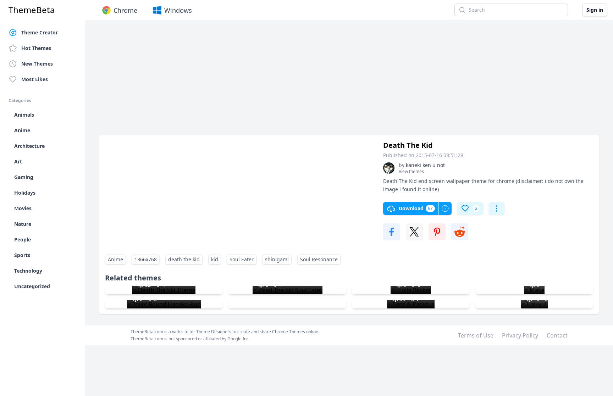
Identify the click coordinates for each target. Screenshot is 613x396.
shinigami (277, 259)
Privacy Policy (520, 335)
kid (214, 259)
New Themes (37, 63)
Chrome (125, 10)
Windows (178, 10)
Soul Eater (242, 259)
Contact (557, 335)
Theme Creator (39, 32)
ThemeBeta (32, 10)
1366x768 (145, 259)
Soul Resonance (319, 259)
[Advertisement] (312, 80)
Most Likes (34, 79)
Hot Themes (36, 48)
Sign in (594, 9)
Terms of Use (475, 335)
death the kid (184, 259)
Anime (115, 259)
